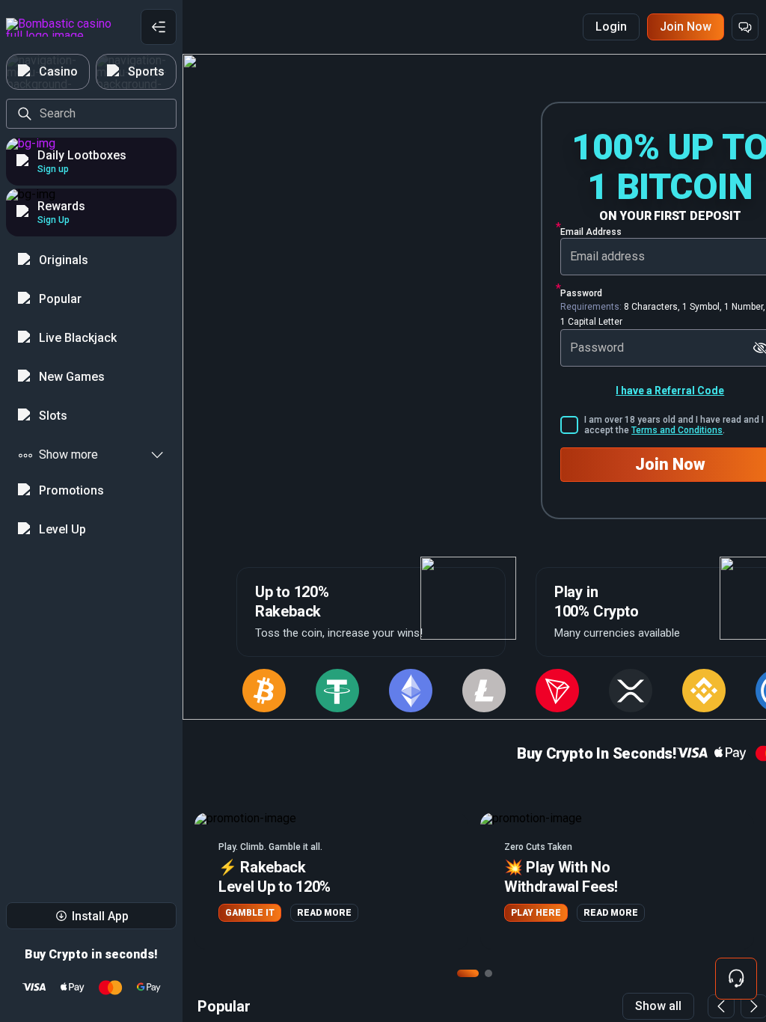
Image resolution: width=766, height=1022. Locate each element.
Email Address (591, 232)
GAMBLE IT (250, 913)
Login (611, 26)
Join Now (685, 26)
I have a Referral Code (670, 391)
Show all (658, 1006)
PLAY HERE (536, 913)
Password (581, 293)
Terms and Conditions (677, 430)
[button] (331, 881)
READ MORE (324, 913)
